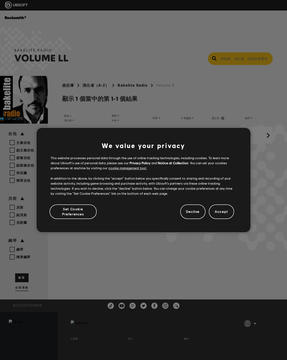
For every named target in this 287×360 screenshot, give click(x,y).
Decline (193, 212)
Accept (221, 212)
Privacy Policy (140, 163)
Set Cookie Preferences (73, 211)
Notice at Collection (173, 163)
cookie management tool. (127, 168)
